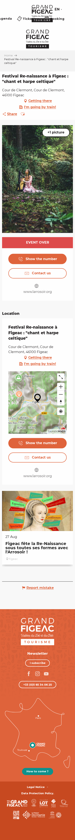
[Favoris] (34, 9)
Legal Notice (36, 787)
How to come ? (37, 771)
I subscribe (37, 663)
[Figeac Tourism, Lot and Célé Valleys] (42, 16)
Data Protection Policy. (37, 793)
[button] (45, 9)
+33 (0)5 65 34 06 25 (37, 684)
